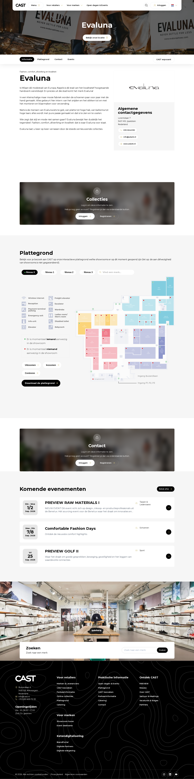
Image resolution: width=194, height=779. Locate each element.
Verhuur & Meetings (149, 696)
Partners (143, 705)
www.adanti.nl (129, 144)
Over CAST (144, 692)
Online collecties (65, 696)
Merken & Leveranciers (68, 683)
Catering (61, 705)
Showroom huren (65, 721)
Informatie (27, 59)
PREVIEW (143, 683)
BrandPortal (62, 742)
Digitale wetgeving (66, 750)
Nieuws (143, 688)
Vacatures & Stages (148, 700)
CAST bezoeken (64, 688)
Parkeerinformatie (66, 692)
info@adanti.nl (129, 137)
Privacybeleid (57, 774)
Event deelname (65, 725)
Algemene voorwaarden (76, 774)
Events (71, 59)
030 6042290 (129, 130)
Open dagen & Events (108, 683)
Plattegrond (43, 59)
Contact (58, 59)
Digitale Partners (65, 746)
